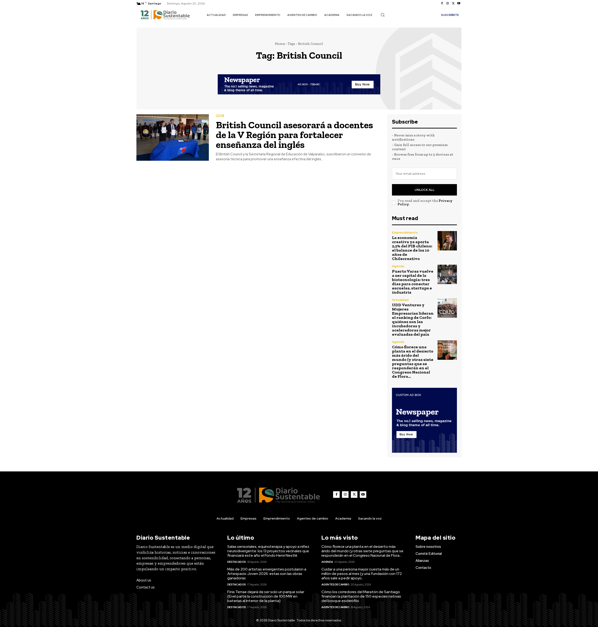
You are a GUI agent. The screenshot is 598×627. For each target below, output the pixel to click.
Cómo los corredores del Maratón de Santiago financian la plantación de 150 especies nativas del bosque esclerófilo (361, 596)
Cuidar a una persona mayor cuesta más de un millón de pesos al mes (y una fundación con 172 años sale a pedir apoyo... (361, 574)
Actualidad (400, 299)
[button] (383, 15)
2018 (220, 116)
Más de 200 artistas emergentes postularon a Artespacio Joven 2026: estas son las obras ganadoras (266, 574)
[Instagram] (447, 3)
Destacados (236, 562)
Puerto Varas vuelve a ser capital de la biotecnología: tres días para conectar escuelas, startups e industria (412, 282)
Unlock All (424, 190)
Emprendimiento (405, 232)
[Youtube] (459, 3)
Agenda (398, 266)
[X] (453, 3)
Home (280, 44)
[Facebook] (442, 3)
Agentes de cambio (335, 584)
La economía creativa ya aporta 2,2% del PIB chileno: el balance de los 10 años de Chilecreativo (412, 248)
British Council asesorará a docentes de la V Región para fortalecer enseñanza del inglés (294, 134)
